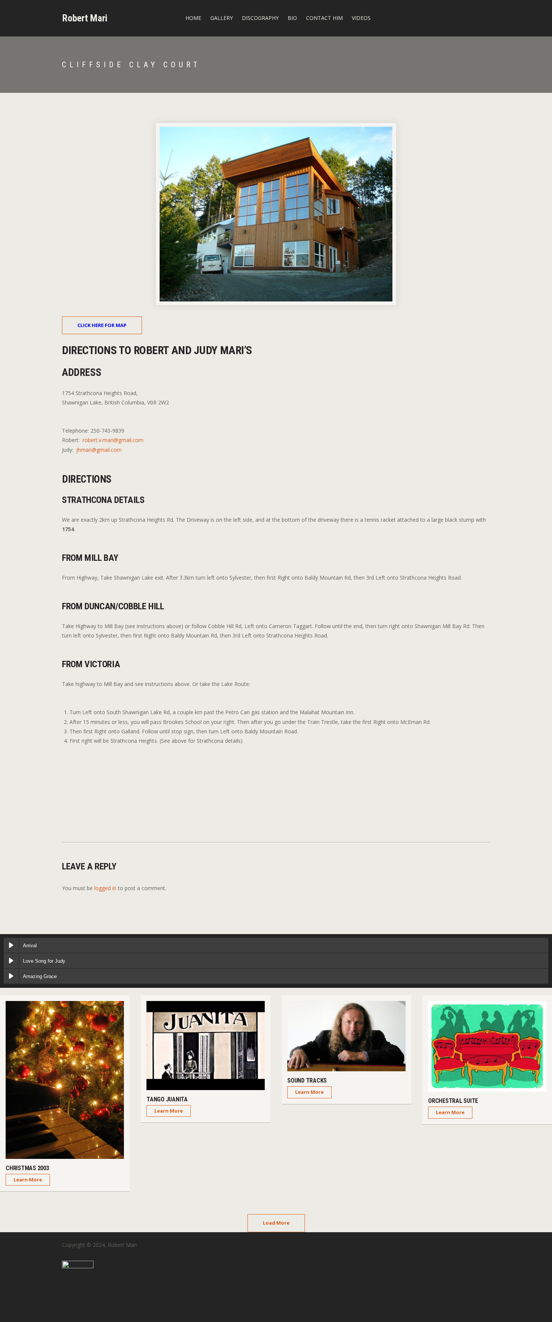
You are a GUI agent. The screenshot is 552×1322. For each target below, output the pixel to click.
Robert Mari (84, 18)
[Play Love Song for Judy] (11, 960)
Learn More (28, 1179)
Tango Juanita (167, 1099)
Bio (292, 17)
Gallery (221, 17)
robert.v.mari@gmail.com (113, 440)
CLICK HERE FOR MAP (102, 325)
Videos (361, 17)
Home (193, 17)
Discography (260, 17)
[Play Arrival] (11, 945)
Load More (276, 1222)
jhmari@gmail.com (99, 449)
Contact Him (324, 17)
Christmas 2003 (27, 1168)
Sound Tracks (307, 1080)
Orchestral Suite (453, 1100)
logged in (105, 888)
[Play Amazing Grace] (11, 976)
